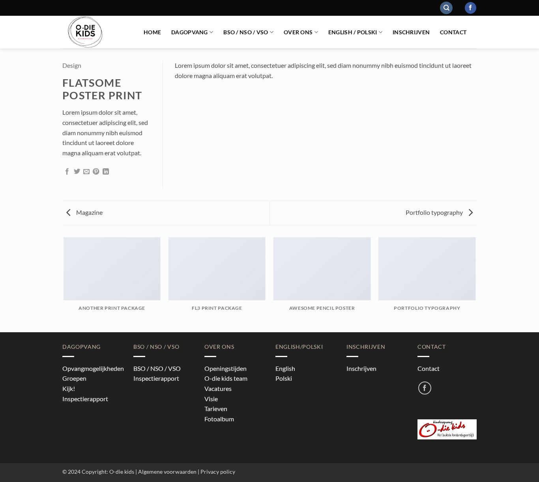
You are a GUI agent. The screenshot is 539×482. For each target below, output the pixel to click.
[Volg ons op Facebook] (470, 8)
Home (152, 32)
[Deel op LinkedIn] (106, 171)
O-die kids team (225, 378)
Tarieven (215, 408)
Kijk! (68, 388)
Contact (453, 32)
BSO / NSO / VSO (245, 32)
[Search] (446, 8)
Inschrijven (411, 32)
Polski (283, 378)
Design (71, 65)
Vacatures (218, 388)
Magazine (89, 212)
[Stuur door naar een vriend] (86, 171)
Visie (211, 398)
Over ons (298, 32)
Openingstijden (225, 368)
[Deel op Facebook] (67, 171)
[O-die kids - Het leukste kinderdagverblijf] (97, 32)
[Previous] (64, 284)
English (285, 368)
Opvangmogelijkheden (93, 368)
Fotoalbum (219, 418)
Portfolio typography (435, 212)
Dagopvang (189, 32)
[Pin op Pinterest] (96, 171)
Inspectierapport (85, 398)
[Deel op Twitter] (77, 171)
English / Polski (352, 32)
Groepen (74, 378)
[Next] (475, 284)
